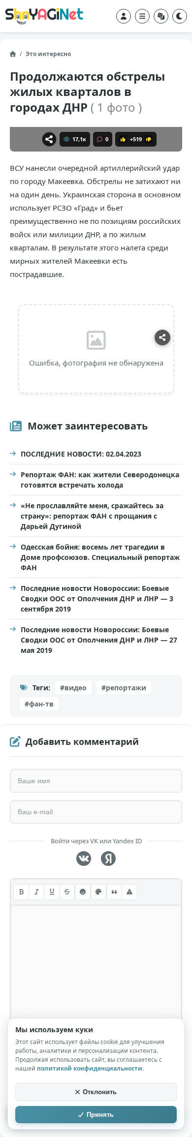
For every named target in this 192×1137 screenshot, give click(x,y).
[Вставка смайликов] (83, 892)
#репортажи (123, 687)
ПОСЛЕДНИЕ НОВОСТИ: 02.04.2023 (81, 454)
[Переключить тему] (179, 16)
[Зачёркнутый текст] (67, 892)
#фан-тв (39, 703)
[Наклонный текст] (36, 892)
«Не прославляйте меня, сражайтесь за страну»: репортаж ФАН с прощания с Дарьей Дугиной (92, 516)
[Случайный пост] (161, 16)
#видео (73, 687)
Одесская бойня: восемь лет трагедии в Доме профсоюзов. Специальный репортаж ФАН (100, 557)
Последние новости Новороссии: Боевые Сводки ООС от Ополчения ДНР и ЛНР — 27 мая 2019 (99, 640)
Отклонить (100, 1092)
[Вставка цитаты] (114, 892)
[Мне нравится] (123, 139)
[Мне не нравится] (149, 139)
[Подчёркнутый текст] (52, 892)
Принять (100, 1114)
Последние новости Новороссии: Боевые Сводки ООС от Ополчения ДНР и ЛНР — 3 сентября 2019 (97, 599)
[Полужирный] (21, 892)
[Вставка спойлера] (129, 892)
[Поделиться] (49, 139)
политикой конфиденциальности (89, 1068)
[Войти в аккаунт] (123, 16)
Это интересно (48, 54)
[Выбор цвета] (98, 892)
